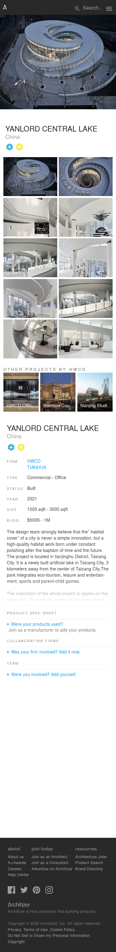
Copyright (16, 941)
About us (16, 856)
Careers (15, 868)
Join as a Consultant (50, 862)
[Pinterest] (36, 892)
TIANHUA (36, 467)
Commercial (39, 477)
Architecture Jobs (91, 856)
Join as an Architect (49, 856)
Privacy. (15, 929)
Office (60, 477)
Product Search (89, 862)
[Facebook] (11, 892)
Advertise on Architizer (52, 868)
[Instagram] (49, 892)
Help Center (18, 874)
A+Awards (17, 862)
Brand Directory (89, 868)
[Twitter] (24, 892)
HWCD (34, 461)
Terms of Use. (36, 929)
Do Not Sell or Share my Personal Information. (49, 935)
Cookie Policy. (63, 929)
